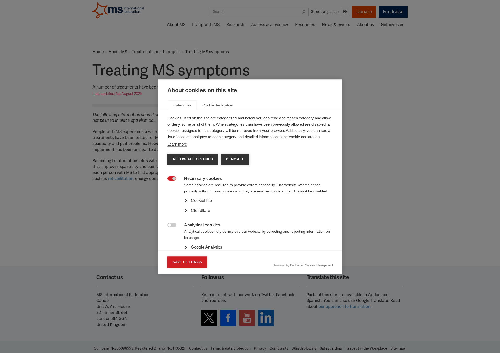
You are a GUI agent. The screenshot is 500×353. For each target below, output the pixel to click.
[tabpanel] (250, 215)
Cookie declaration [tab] (217, 105)
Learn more (177, 144)
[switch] (169, 179)
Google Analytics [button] (206, 247)
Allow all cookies (193, 159)
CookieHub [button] (201, 200)
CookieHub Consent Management (311, 265)
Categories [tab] (182, 105)
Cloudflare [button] (200, 210)
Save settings (187, 262)
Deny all (235, 159)
